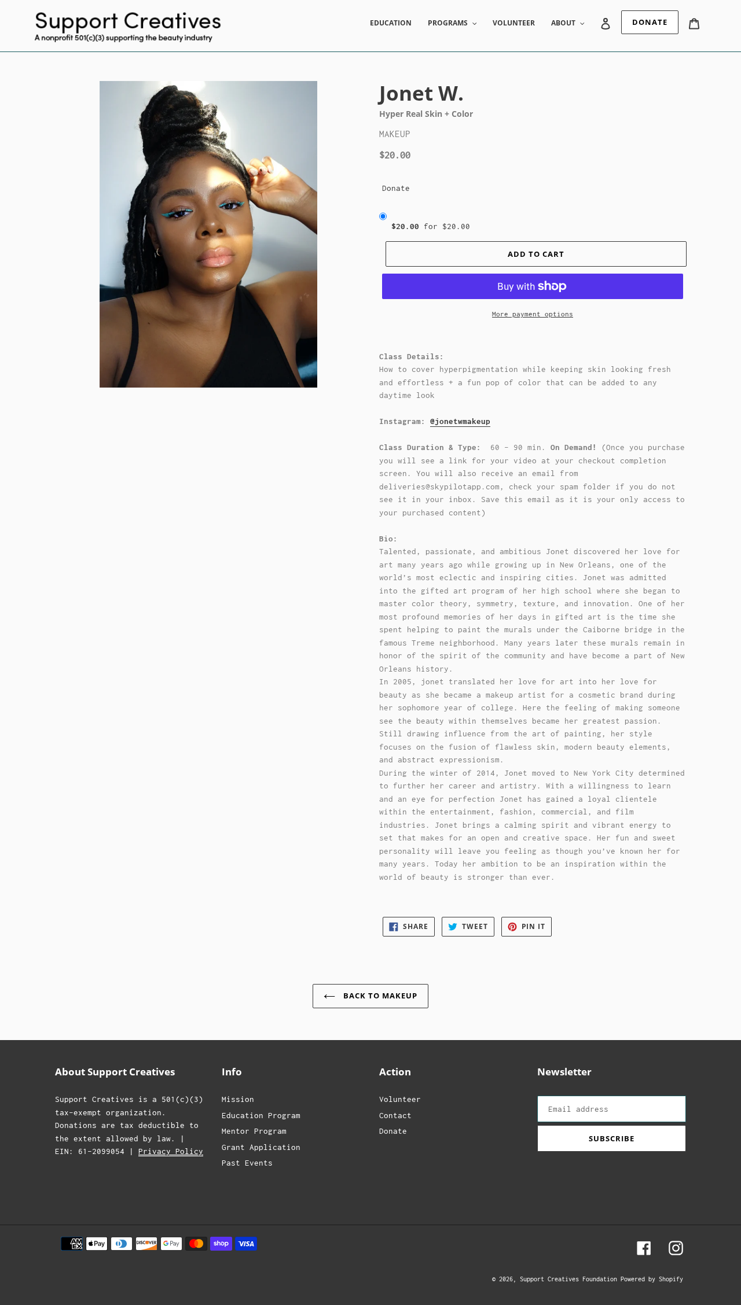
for (430, 226)
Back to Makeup (379, 995)
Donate (396, 188)
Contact (395, 1115)
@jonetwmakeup (460, 421)
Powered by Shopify (652, 1278)
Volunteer (400, 1099)
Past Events (247, 1162)
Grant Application (261, 1147)
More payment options (532, 314)
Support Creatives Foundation (570, 1278)
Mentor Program (254, 1131)
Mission (238, 1099)
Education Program (261, 1115)
